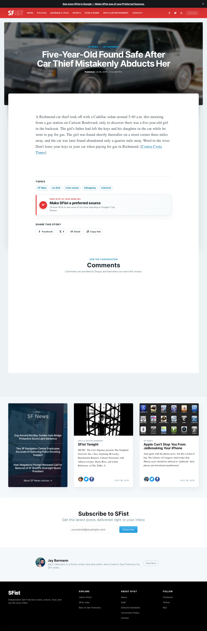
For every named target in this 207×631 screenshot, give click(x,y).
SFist (14, 593)
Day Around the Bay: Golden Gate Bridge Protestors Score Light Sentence (37, 437)
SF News (93, 47)
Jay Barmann (111, 47)
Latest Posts (85, 597)
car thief (56, 188)
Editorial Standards (130, 607)
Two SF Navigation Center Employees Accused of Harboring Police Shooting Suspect (38, 452)
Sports (77, 13)
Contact (137, 13)
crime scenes (72, 188)
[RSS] (182, 13)
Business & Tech (59, 13)
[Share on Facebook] (91, 479)
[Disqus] (103, 322)
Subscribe (192, 13)
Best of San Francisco (90, 607)
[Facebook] (169, 13)
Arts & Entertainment (116, 13)
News (30, 13)
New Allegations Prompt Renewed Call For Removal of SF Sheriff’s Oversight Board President (38, 468)
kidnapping (90, 188)
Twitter (166, 602)
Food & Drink (92, 13)
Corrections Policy (130, 612)
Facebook (168, 597)
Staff (123, 602)
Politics (41, 13)
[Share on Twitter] (86, 479)
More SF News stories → (38, 480)
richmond (106, 188)
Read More (151, 563)
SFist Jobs (84, 602)
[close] (203, 3)
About (124, 597)
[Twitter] (175, 13)
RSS (165, 607)
